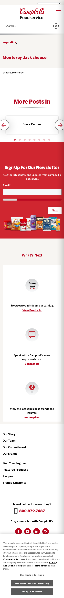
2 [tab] (19, 139)
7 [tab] (44, 139)
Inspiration (9, 42)
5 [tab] (34, 139)
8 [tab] (49, 139)
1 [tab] (14, 139)
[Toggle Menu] (58, 11)
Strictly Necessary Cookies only (31, 583)
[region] (32, 566)
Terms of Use (40, 565)
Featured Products (15, 469)
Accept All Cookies (32, 591)
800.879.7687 (32, 510)
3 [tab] (24, 139)
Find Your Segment (15, 463)
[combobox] (27, 26)
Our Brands (10, 453)
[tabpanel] (32, 125)
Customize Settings (14, 559)
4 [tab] (29, 139)
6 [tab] (39, 139)
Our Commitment (14, 447)
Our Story (9, 434)
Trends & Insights (14, 482)
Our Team (9, 440)
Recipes (8, 476)
